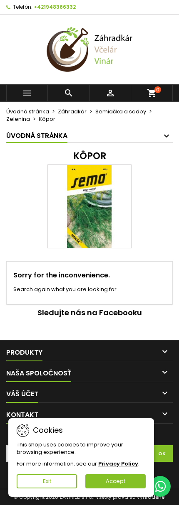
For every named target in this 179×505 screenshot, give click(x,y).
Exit (47, 481)
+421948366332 (55, 6)
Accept (115, 481)
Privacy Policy (118, 464)
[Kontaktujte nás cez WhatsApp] (160, 486)
